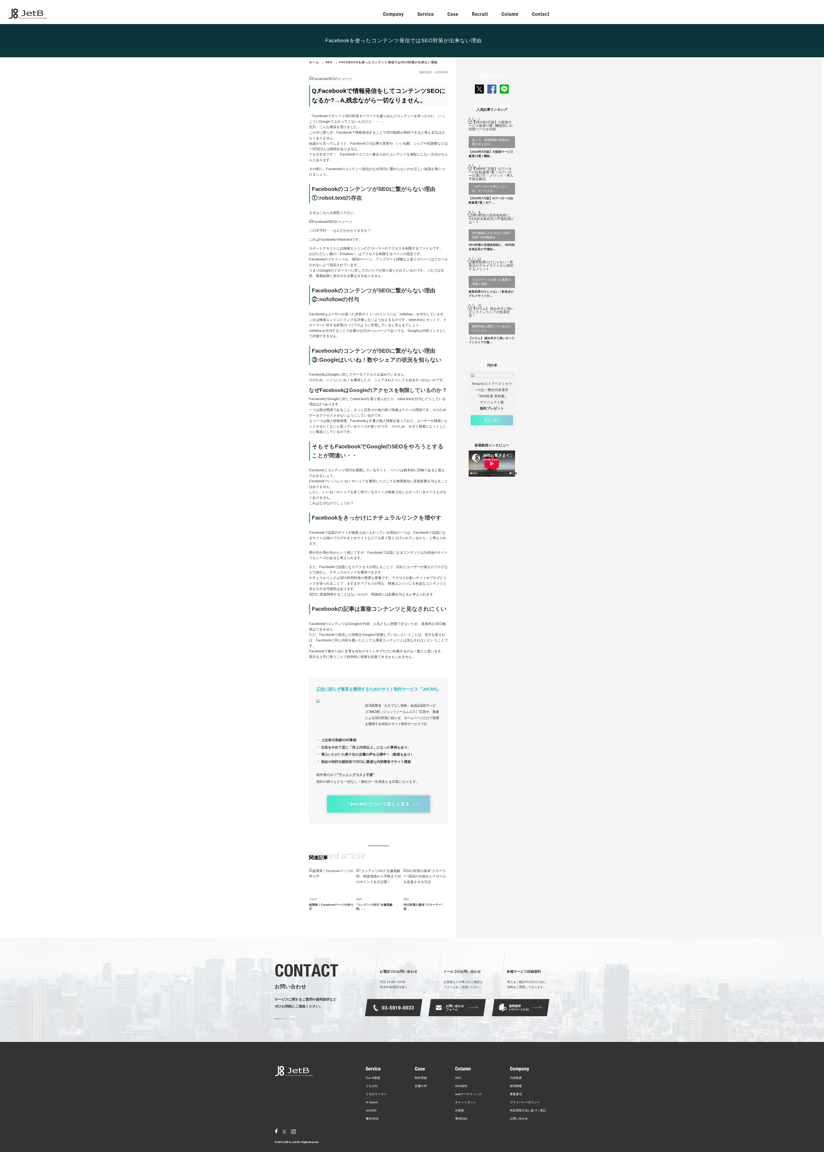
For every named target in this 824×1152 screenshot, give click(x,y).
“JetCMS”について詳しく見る (378, 804)
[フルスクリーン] (514, 473)
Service (425, 14)
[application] (492, 464)
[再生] (471, 473)
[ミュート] (511, 473)
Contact (540, 14)
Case (452, 14)
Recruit (480, 14)
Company (393, 14)
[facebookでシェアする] (491, 89)
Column (509, 14)
